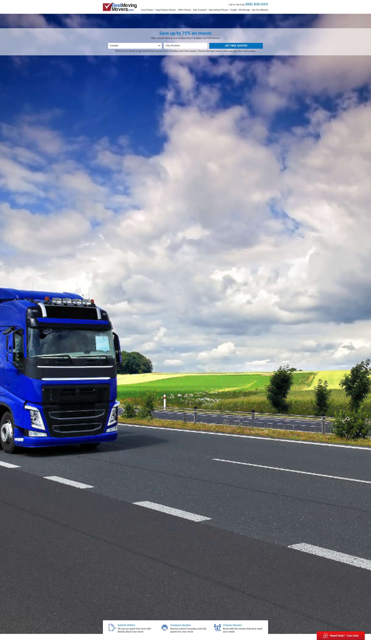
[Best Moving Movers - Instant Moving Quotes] (120, 6)
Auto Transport (200, 10)
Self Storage (244, 10)
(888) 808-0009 (256, 4)
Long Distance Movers (165, 10)
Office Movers (184, 10)
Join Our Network (260, 10)
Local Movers (147, 10)
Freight (233, 10)
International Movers (219, 10)
